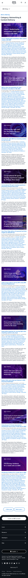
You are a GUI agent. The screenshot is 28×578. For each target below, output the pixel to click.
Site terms (9, 571)
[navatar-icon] (25, 2)
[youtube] (14, 563)
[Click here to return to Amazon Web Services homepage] (14, 2)
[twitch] (12, 563)
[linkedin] (7, 563)
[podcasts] (16, 563)
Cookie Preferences (17, 571)
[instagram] (9, 563)
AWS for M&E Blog (5, 14)
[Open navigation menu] (2, 2)
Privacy (3, 571)
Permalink (3, 54)
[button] (14, 9)
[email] (19, 563)
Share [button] (10, 54)
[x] (2, 563)
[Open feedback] (26, 289)
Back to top (13, 567)
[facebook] (4, 563)
